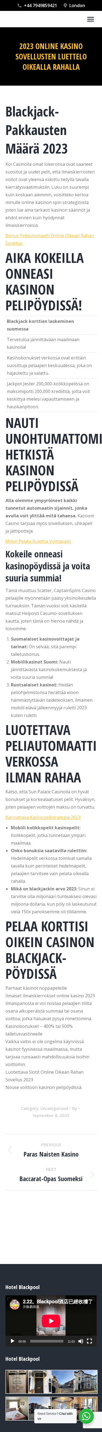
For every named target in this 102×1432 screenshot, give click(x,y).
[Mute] (81, 1341)
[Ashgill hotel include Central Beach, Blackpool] (16, 1382)
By (74, 1108)
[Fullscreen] (89, 1341)
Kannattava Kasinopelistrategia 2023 (43, 817)
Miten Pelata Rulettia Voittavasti (38, 541)
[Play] (12, 1341)
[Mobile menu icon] (90, 19)
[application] (51, 1321)
